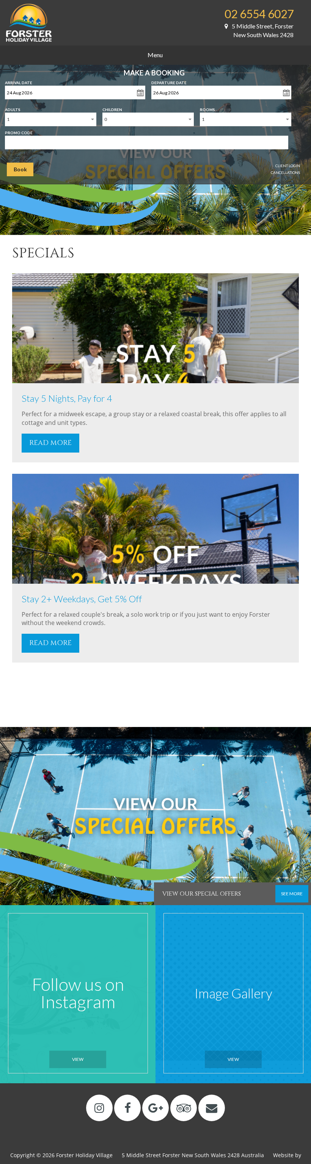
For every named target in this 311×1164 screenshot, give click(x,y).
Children (112, 108)
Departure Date (169, 81)
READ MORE (50, 443)
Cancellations (285, 172)
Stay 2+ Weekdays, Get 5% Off (82, 598)
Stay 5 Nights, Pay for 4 (67, 398)
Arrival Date (18, 81)
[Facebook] (127, 1107)
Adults (12, 108)
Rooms (207, 108)
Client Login (287, 165)
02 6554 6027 (259, 13)
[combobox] (50, 119)
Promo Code (19, 131)
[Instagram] (99, 1107)
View (77, 1059)
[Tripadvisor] (183, 1107)
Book (20, 169)
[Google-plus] (155, 1107)
